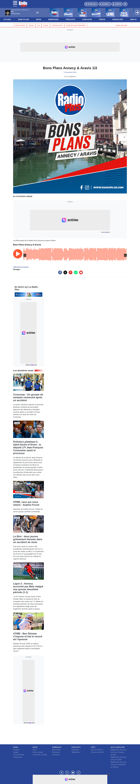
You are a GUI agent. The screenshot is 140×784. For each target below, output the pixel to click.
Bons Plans (23, 19)
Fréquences (17, 757)
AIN (38, 25)
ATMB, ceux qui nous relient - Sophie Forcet (26, 503)
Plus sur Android (97, 752)
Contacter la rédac (40, 755)
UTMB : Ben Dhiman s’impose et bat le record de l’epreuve (27, 636)
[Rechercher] (125, 4)
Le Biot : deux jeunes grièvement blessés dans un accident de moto (27, 539)
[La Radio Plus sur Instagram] (78, 773)
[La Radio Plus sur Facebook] (61, 773)
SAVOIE (31, 25)
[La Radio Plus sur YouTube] (73, 773)
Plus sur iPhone (97, 750)
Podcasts (70, 19)
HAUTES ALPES (57, 25)
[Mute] (37, 12)
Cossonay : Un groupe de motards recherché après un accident (28, 397)
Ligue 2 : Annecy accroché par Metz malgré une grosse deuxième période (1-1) (28, 588)
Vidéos (102, 19)
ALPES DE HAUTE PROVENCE (76, 25)
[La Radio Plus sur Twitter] (67, 773)
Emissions (56, 752)
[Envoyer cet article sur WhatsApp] (75, 273)
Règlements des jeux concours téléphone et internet (118, 764)
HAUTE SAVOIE (20, 25)
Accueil (7, 19)
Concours (87, 19)
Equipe (15, 752)
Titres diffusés (18, 755)
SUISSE (45, 25)
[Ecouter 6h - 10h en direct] (28, 294)
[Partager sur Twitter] (64, 273)
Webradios (53, 19)
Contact (16, 750)
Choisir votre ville (121, 25)
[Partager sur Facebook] (59, 273)
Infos (38, 19)
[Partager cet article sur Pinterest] (70, 273)
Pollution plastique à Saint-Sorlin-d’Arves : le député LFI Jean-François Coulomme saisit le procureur (28, 447)
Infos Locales (38, 752)
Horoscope (117, 19)
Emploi (133, 19)
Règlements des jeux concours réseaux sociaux (118, 752)
